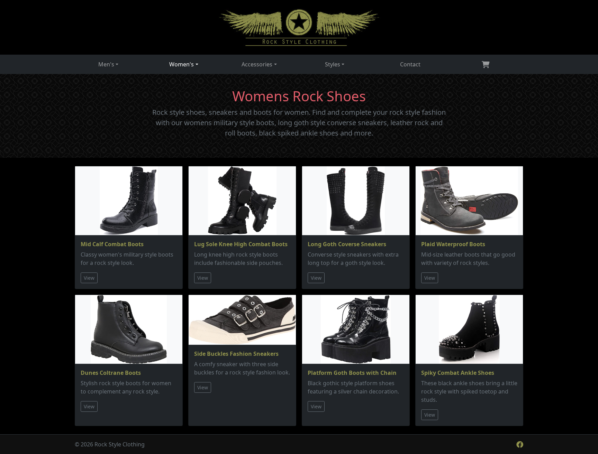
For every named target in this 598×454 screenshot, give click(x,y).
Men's (106, 64)
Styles (332, 64)
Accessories (257, 64)
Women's (181, 64)
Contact (410, 64)
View (89, 278)
